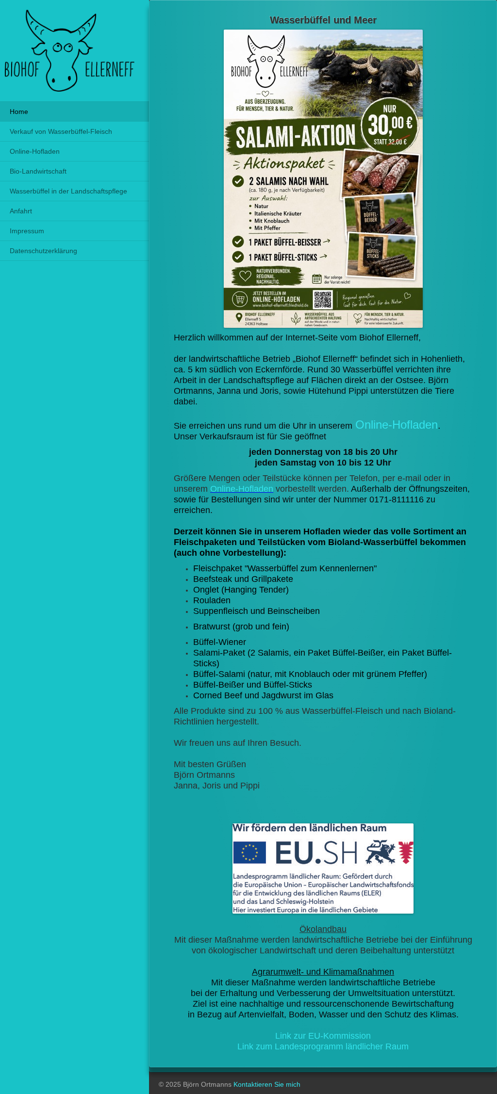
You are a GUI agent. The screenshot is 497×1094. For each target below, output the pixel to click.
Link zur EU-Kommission (323, 1036)
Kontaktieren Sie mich (266, 1084)
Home (19, 111)
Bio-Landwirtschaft (38, 171)
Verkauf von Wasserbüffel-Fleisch (61, 131)
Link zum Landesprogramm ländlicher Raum (323, 1046)
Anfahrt (21, 211)
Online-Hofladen (35, 151)
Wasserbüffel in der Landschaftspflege (68, 191)
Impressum (27, 231)
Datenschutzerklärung (43, 251)
